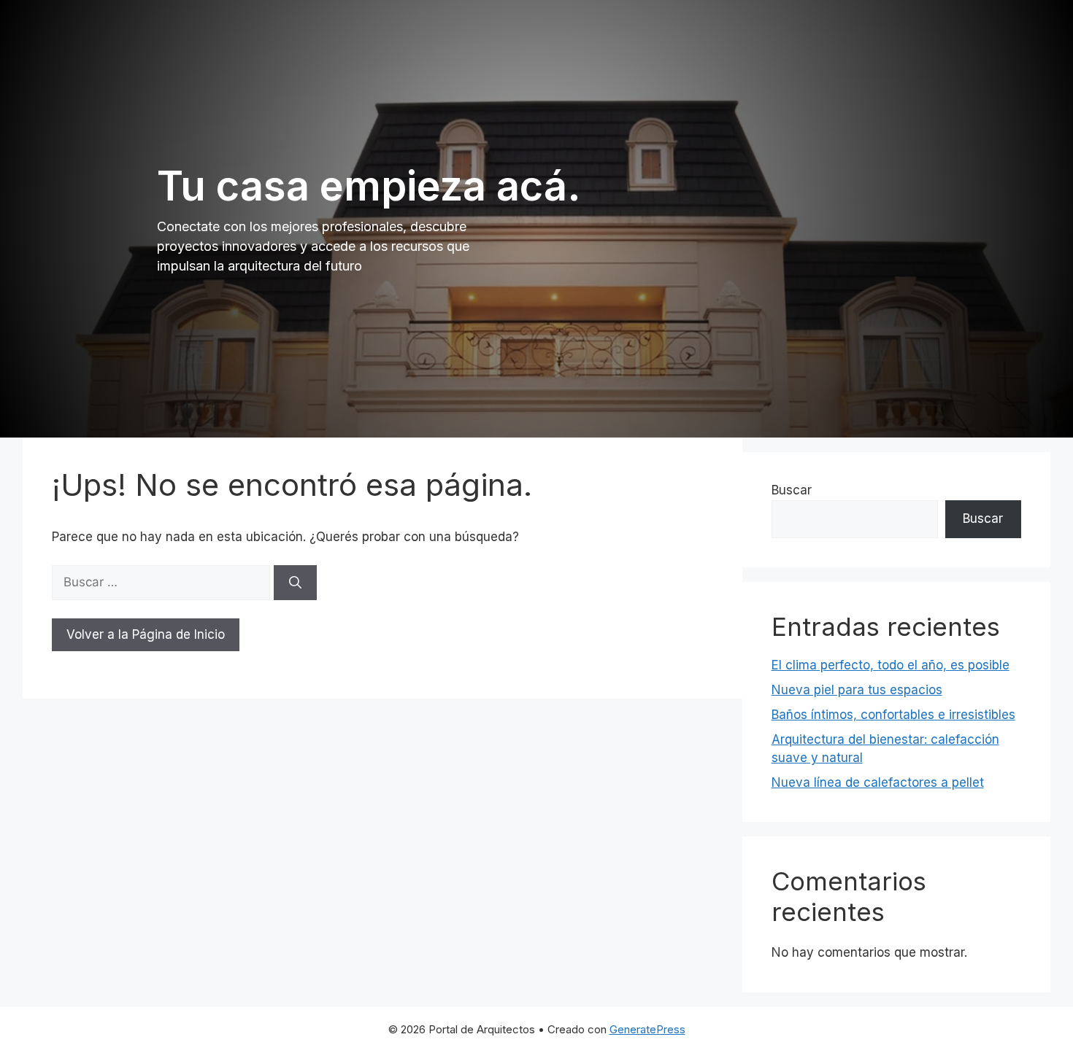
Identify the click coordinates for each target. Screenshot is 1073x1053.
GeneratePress (647, 1029)
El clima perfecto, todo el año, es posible (890, 665)
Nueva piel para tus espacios (857, 690)
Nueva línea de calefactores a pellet (878, 782)
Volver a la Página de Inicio (145, 634)
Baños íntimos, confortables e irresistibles (893, 714)
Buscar (792, 490)
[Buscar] (295, 582)
